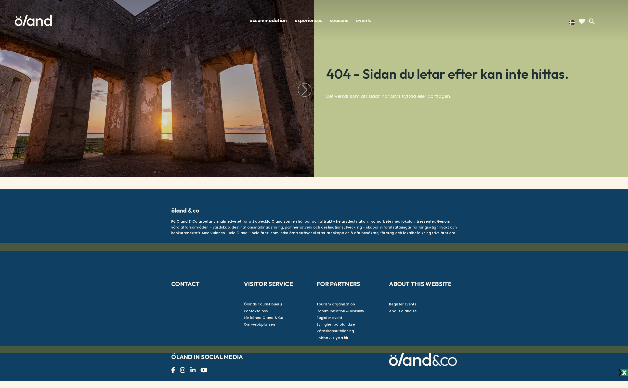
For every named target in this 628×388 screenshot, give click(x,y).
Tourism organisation (335, 304)
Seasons (339, 20)
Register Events (402, 304)
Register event (329, 317)
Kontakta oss (256, 311)
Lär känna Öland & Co (263, 317)
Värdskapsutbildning (335, 331)
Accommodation (268, 20)
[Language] (572, 22)
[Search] (592, 21)
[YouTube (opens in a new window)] (204, 370)
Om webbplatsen (259, 324)
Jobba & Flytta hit (332, 337)
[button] (155, 172)
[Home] (33, 20)
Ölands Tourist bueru (263, 304)
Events (363, 20)
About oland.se (403, 311)
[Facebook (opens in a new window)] (173, 370)
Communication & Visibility (340, 311)
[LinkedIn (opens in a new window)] (193, 370)
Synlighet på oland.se (335, 324)
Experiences (308, 20)
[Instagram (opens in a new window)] (183, 370)
